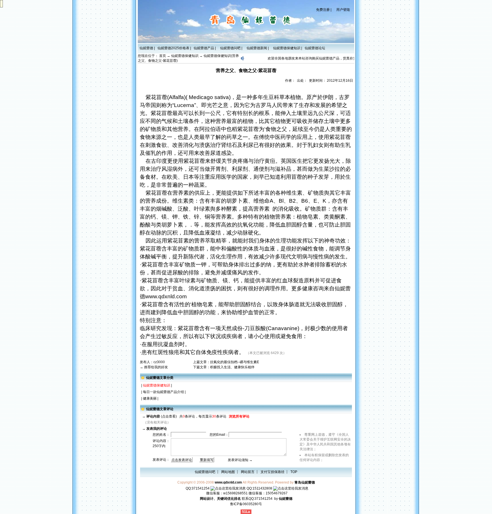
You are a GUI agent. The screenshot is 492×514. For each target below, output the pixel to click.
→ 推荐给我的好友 (154, 367)
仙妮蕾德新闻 (256, 48)
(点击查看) (161, 416)
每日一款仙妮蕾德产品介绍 (163, 392)
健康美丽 (150, 398)
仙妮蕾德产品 (203, 48)
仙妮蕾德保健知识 (285, 48)
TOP (293, 472)
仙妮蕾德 (145, 48)
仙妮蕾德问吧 (229, 48)
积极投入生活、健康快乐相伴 (232, 367)
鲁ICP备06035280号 (246, 504)
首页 (162, 56)
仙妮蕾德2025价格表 (172, 48)
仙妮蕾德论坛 (315, 48)
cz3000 (159, 362)
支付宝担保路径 (272, 472)
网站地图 (228, 472)
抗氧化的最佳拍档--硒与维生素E (234, 362)
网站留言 (248, 472)
